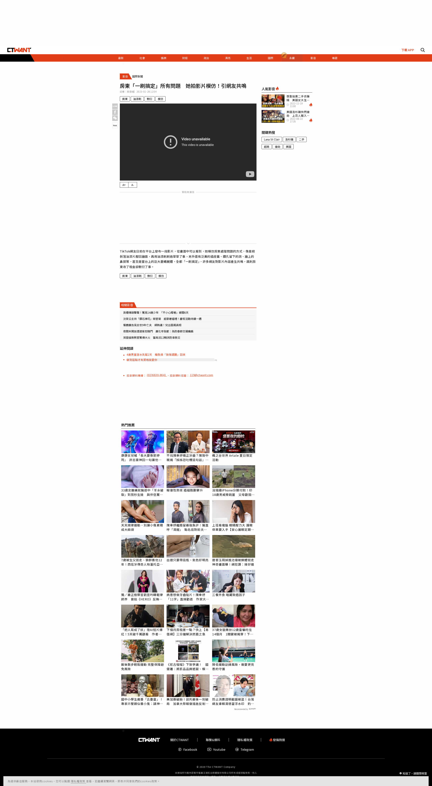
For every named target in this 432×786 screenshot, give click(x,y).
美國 (288, 147)
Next (115, 125)
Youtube (219, 749)
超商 (266, 147)
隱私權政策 (78, 781)
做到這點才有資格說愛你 (142, 359)
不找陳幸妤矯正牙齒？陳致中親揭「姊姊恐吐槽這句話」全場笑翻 (187, 457)
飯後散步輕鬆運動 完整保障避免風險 (142, 666)
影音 (313, 58)
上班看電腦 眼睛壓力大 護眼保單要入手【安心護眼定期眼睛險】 (233, 527)
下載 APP (407, 50)
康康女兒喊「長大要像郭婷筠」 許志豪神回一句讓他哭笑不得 (141, 457)
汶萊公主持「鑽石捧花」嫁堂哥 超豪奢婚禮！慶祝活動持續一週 (162, 319)
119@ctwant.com (201, 375)
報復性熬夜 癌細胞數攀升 (185, 490)
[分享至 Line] (115, 106)
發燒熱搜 (278, 740)
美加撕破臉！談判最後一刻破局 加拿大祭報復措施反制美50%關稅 (187, 701)
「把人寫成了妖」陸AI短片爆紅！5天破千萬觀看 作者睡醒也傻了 (142, 631)
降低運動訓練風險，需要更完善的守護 (233, 666)
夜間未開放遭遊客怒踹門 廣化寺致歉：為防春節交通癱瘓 (158, 331)
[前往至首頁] (19, 50)
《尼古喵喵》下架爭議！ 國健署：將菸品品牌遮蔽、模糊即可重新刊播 (187, 666)
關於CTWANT (179, 740)
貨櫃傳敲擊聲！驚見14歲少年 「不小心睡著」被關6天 (155, 312)
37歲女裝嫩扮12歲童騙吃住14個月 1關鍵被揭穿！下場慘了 (232, 631)
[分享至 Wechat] (115, 118)
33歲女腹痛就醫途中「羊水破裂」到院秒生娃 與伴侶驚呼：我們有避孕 (142, 492)
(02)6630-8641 (157, 375)
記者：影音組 (127, 91)
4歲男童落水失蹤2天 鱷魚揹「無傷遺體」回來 (156, 354)
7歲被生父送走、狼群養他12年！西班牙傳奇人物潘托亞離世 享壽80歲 (142, 562)
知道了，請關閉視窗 (415, 773)
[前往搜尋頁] (423, 50)
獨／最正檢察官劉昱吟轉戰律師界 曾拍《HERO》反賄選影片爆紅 (142, 596)
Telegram (247, 749)
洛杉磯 (289, 139)
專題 (334, 58)
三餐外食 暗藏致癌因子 (228, 594)
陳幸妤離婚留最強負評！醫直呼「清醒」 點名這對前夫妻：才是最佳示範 (187, 527)
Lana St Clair (272, 139)
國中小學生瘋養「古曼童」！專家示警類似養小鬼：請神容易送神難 (142, 701)
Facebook (190, 749)
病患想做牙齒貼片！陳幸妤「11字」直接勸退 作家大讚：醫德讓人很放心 (186, 596)
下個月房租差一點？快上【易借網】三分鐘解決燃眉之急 (187, 631)
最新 (121, 57)
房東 (125, 99)
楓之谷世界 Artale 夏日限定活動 (232, 457)
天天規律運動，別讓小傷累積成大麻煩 (142, 527)
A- (132, 185)
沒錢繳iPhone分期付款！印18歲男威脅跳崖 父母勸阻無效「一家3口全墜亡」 (233, 492)
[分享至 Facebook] (115, 112)
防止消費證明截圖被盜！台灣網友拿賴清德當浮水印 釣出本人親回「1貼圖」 (233, 701)
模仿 (160, 99)
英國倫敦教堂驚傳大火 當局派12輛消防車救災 (151, 337)
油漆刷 (137, 99)
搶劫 (277, 147)
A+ (124, 185)
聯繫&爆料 (213, 740)
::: (64, 57)
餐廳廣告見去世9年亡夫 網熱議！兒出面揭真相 (152, 325)
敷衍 (149, 99)
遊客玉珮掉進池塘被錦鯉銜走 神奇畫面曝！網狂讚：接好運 (233, 562)
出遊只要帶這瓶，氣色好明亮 (187, 560)
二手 (301, 139)
